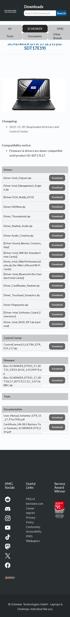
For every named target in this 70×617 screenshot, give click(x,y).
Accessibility (34, 531)
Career (30, 508)
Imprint (30, 512)
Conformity (33, 527)
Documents (35, 36)
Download (57, 178)
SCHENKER (35, 28)
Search (61, 13)
